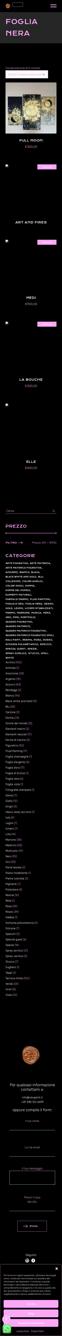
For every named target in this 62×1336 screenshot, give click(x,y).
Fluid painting (40, 599)
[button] (56, 1268)
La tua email (32, 1147)
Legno (18, 608)
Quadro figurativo (19, 622)
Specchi (45, 644)
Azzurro (12, 572)
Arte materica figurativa (24, 568)
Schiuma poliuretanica (22, 644)
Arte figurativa (17, 563)
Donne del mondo (18, 590)
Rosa (37, 640)
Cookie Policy (23, 1331)
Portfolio (28, 617)
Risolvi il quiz (32, 1199)
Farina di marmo (17, 599)
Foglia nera (33, 604)
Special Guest (16, 649)
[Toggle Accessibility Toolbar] (6, 1319)
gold (9, 608)
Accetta (31, 1303)
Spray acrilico (16, 653)
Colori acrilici (32, 581)
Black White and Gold (21, 577)
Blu (40, 577)
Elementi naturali (18, 595)
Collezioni (13, 581)
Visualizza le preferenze (31, 1322)
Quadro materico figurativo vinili (29, 635)
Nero (46, 613)
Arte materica (40, 563)
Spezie (32, 649)
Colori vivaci (14, 586)
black (35, 572)
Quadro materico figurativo (26, 631)
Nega (31, 1313)
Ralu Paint (13, 640)
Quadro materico (18, 626)
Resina (27, 640)
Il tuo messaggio (32, 1168)
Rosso (47, 640)
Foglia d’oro (14, 604)
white (10, 658)
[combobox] (27, 74)
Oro (8, 617)
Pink (16, 617)
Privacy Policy (37, 1331)
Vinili (44, 653)
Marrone (23, 613)
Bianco (24, 572)
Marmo (10, 613)
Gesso (48, 604)
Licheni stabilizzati (39, 608)
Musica (36, 613)
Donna (29, 586)
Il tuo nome (32, 1121)
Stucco (33, 653)
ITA (17, 4)
